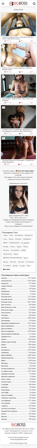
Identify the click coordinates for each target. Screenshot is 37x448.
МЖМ (23, 250)
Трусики (21, 262)
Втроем (18, 239)
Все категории (16, 429)
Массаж (13, 262)
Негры (25, 247)
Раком (11, 239)
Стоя (5, 239)
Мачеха (6, 250)
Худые (19, 247)
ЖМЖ (5, 243)
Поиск (32, 429)
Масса (5, 262)
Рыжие (5, 247)
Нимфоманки (14, 243)
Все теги (6, 269)
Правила (15, 433)
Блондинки (19, 235)
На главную (6, 429)
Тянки (5, 235)
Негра (12, 247)
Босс (28, 266)
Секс (11, 235)
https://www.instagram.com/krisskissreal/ (18, 226)
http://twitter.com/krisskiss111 (21, 222)
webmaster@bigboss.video (18, 439)
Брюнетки (29, 235)
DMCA (21, 433)
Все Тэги (26, 429)
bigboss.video (22, 443)
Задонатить (28, 433)
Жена (16, 254)
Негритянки (7, 254)
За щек (22, 266)
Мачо (26, 258)
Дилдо (15, 266)
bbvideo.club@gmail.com (20, 437)
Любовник (27, 239)
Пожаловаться (15, 431)
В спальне (30, 262)
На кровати (15, 250)
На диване (25, 243)
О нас (6, 431)
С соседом (7, 266)
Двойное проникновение (12, 258)
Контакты (24, 431)
